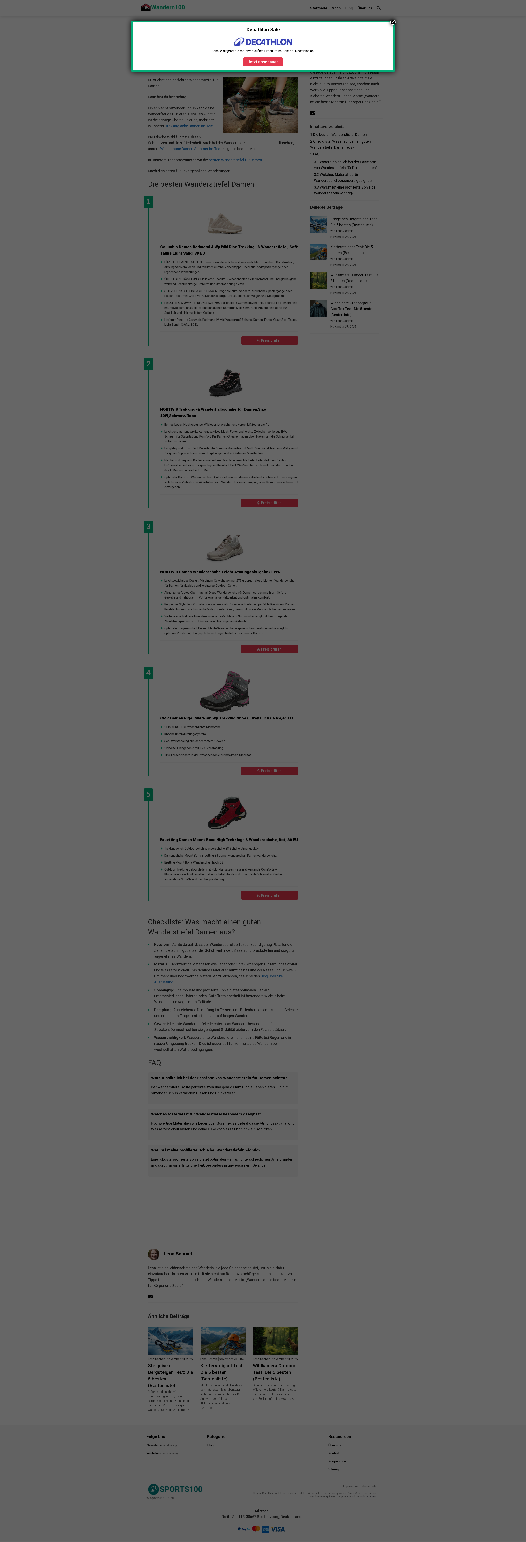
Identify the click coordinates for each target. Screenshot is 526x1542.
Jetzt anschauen (263, 61)
